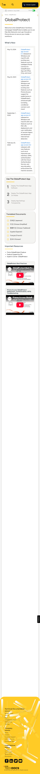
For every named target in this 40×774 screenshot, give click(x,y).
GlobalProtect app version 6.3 (25, 52)
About (6, 732)
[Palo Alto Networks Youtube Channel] (20, 762)
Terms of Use (8, 754)
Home (6, 14)
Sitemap (7, 724)
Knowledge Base (9, 741)
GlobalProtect (12, 14)
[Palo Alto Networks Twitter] (16, 762)
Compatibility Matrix (10, 720)
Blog (6, 717)
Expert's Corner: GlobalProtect (17, 257)
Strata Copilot (30, 5)
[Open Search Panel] (12, 5)
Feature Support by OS (14, 254)
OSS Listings (8, 722)
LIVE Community (9, 739)
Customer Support (10, 737)
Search (7, 715)
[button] (38, 619)
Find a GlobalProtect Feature (16, 252)
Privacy (7, 750)
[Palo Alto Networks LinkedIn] (11, 762)
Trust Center (8, 752)
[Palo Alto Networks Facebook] (7, 762)
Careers (7, 735)
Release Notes (9, 713)
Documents (8, 756)
